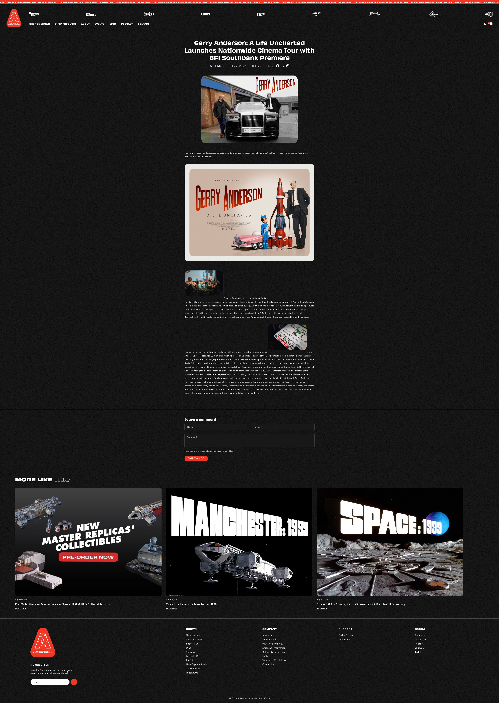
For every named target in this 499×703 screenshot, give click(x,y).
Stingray (190, 652)
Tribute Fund (269, 639)
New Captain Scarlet (197, 664)
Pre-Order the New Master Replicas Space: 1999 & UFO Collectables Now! (63, 604)
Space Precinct (194, 668)
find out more (43, 2)
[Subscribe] (74, 682)
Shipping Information (274, 647)
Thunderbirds (193, 635)
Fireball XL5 (192, 656)
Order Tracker (346, 635)
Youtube (419, 647)
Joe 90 (189, 660)
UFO (188, 647)
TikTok (418, 652)
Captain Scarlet (194, 639)
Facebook (420, 635)
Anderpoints (345, 639)
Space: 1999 (192, 643)
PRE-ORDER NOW (99, 2)
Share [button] (271, 66)
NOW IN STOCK (153, 2)
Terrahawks (192, 672)
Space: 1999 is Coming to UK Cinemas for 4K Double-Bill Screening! (361, 604)
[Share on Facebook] (277, 66)
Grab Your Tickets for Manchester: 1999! (192, 604)
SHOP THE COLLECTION (206, 2)
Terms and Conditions (274, 660)
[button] (88, 24)
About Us (267, 635)
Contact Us (268, 664)
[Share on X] (282, 66)
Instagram (420, 639)
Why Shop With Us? (272, 643)
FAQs (265, 656)
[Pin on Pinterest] (288, 66)
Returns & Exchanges (273, 652)
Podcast (419, 643)
